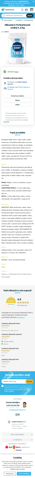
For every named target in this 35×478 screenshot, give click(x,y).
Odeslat (29, 381)
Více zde (6, 122)
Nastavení (9, 474)
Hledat (30, 15)
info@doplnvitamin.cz (17, 410)
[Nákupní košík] (26, 9)
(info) (16, 72)
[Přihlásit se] (22, 9)
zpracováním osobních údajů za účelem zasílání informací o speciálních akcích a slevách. (18, 389)
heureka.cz (20, 317)
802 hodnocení (22, 305)
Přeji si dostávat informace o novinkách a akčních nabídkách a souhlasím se (18, 388)
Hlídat (17, 100)
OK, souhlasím (24, 474)
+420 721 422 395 (13, 405)
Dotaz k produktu (17, 96)
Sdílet (17, 105)
